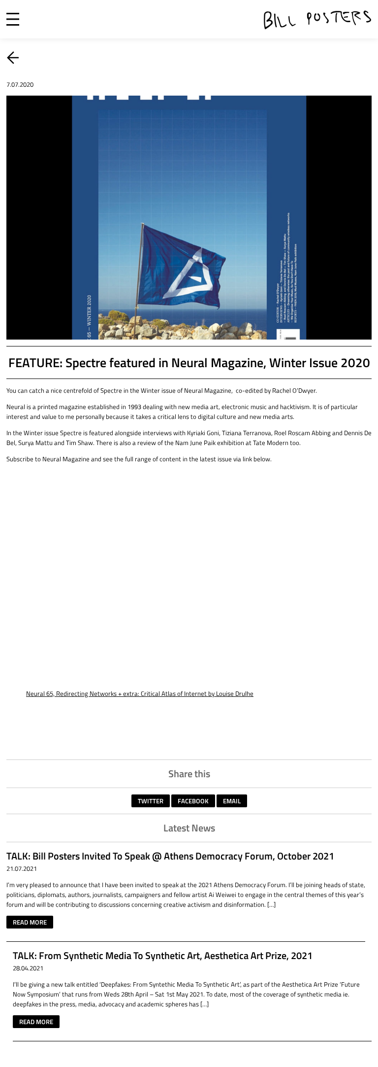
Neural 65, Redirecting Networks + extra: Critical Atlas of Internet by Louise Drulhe (139, 693)
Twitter (150, 801)
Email (232, 801)
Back (12, 57)
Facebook (193, 801)
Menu (13, 19)
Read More (30, 922)
